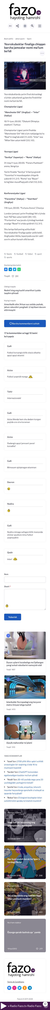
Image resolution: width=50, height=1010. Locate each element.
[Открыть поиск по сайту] (32, 26)
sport (39, 254)
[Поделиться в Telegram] (10, 269)
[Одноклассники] (25, 988)
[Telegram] (30, 988)
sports (9, 257)
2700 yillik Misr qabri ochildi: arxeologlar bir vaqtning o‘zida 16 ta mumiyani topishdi (23, 764)
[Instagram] (14, 988)
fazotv (9, 254)
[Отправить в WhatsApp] (19, 269)
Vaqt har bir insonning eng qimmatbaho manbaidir (21, 824)
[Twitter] (20, 988)
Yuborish (12, 617)
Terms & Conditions (15, 982)
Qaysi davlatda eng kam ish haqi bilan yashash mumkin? (24, 897)
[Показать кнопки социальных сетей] (17, 26)
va (23, 97)
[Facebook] (9, 988)
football (20, 254)
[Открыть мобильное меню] (39, 26)
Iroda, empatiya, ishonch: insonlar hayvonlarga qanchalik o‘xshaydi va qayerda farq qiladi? (24, 790)
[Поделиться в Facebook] (6, 269)
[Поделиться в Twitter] (14, 269)
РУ (10, 26)
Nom (6, 574)
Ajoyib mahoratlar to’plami (19, 742)
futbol (30, 254)
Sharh (7, 586)
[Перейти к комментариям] (45, 1004)
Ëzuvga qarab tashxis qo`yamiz (24, 932)
